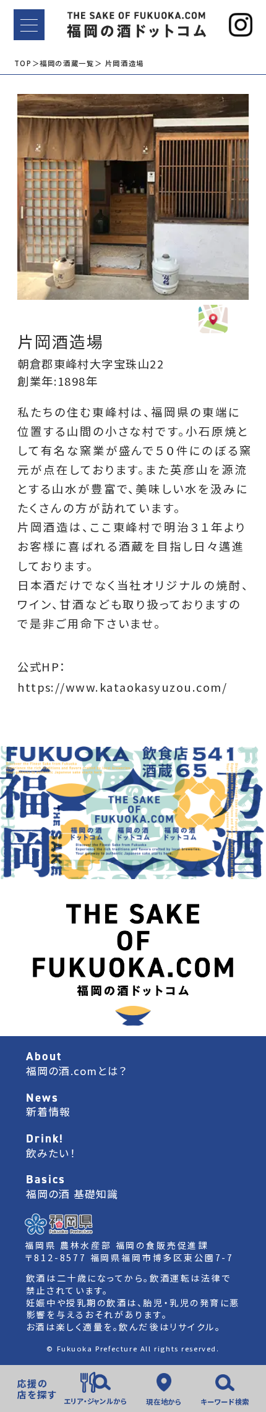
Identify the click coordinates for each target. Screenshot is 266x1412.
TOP (23, 63)
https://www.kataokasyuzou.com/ (122, 687)
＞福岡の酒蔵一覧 (63, 63)
